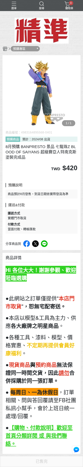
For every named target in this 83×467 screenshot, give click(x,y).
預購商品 (13, 139)
